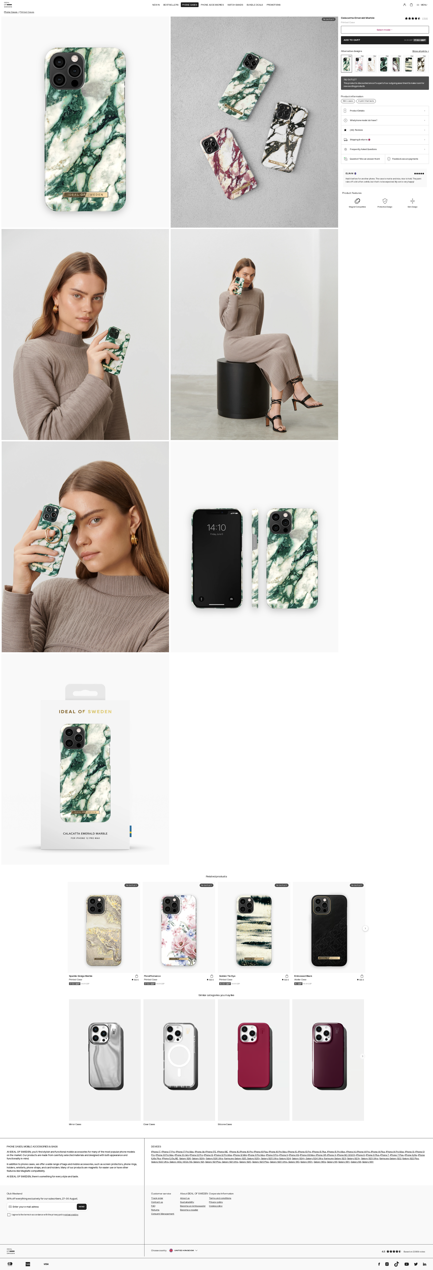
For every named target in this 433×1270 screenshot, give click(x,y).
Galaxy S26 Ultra (214, 1158)
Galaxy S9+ (344, 1162)
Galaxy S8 (356, 1162)
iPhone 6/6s (411, 1155)
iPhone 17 (156, 1152)
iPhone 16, (234, 1152)
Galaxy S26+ (198, 1158)
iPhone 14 (351, 1152)
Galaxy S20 (245, 1162)
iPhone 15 (292, 1152)
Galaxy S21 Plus (213, 1162)
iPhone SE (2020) (346, 1155)
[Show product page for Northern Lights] (396, 64)
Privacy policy (216, 1202)
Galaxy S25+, (253, 1158)
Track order (157, 1198)
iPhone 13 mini (182, 1155)
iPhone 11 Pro (272, 1155)
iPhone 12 (208, 1155)
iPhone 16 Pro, (246, 1152)
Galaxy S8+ (368, 1162)
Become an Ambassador (193, 1206)
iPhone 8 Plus (372, 1155)
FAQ (153, 1206)
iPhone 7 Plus (397, 1155)
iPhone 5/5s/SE (170, 1158)
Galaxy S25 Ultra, (270, 1158)
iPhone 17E (211, 1152)
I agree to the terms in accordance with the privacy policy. (45, 1214)
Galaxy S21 (198, 1162)
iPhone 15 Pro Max (336, 1152)
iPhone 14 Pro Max (395, 1152)
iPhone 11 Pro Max (256, 1155)
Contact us (157, 1202)
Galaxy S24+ (298, 1158)
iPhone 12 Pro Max (223, 1155)
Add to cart (385, 40)
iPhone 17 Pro (168, 1152)
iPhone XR (320, 1155)
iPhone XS (294, 1155)
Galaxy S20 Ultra (278, 1162)
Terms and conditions (220, 1198)
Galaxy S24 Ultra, (314, 1158)
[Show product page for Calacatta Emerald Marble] (346, 63)
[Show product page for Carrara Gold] (371, 64)
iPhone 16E (222, 1152)
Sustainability (187, 1202)
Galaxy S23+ (353, 1158)
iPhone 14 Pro (363, 1152)
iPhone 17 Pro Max (185, 1152)
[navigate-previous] (365, 928)
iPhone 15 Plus (319, 1152)
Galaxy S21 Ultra (229, 1162)
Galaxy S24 (285, 1158)
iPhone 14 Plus (377, 1152)
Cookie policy (215, 1206)
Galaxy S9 (332, 1162)
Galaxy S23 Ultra (369, 1158)
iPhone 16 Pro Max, (278, 1152)
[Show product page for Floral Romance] (358, 64)
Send (82, 1207)
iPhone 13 (409, 1152)
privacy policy (71, 1214)
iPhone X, (331, 1155)
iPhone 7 (384, 1155)
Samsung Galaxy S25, (235, 1158)
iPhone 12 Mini (240, 1155)
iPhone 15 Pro (304, 1152)
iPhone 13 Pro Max (165, 1155)
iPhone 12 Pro (196, 1155)
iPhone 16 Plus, (261, 1152)
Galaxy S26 (185, 1158)
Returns (155, 1210)
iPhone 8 (360, 1155)
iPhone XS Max (307, 1155)
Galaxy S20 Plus (260, 1162)
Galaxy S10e (320, 1162)
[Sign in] (404, 4)
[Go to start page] (8, 4)
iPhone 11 (283, 1155)
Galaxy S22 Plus (410, 1158)
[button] (404, 1251)
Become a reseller (189, 1210)
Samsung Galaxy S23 (335, 1158)
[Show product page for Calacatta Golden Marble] (420, 64)
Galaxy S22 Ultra (159, 1162)
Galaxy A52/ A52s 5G (180, 1162)
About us (185, 1198)
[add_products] (137, 976)
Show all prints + (420, 51)
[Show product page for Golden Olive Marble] (383, 64)
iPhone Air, (200, 1152)
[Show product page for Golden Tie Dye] (408, 64)
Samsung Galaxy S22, (390, 1158)
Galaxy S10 (293, 1162)
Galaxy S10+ (306, 1162)
